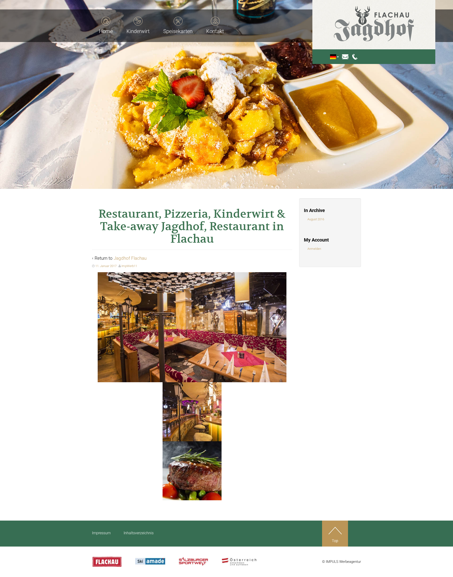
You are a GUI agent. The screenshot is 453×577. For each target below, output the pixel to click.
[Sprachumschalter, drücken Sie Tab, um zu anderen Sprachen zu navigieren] (336, 57)
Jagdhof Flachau (130, 258)
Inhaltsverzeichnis (139, 533)
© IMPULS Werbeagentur (341, 562)
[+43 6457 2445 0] (355, 56)
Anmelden (314, 248)
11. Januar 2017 (106, 266)
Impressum (101, 533)
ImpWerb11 (129, 266)
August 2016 (315, 219)
